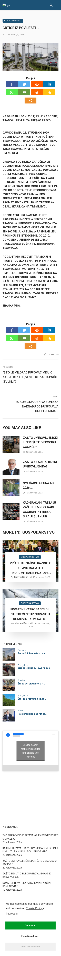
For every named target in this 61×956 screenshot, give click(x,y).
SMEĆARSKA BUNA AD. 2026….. (38, 485)
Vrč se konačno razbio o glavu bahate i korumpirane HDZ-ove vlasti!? (30, 568)
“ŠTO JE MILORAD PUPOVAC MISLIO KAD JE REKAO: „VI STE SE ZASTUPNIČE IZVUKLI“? (30, 377)
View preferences (30, 946)
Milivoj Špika (21, 577)
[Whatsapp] (12, 92)
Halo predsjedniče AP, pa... (32, 713)
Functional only (30, 936)
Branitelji (22, 680)
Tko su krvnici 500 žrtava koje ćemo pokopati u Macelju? (30, 837)
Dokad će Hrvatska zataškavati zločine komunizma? (27, 885)
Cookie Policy (34, 908)
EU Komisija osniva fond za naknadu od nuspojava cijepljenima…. (37, 406)
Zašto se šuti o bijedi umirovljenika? (40, 464)
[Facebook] (12, 84)
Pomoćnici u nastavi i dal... (33, 653)
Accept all (30, 925)
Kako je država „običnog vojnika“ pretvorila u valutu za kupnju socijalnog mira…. (30, 850)
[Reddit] (37, 84)
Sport (20, 710)
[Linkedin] (49, 84)
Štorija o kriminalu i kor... (32, 698)
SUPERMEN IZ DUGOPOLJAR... (35, 668)
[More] (30, 100)
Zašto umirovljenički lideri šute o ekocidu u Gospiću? (40, 442)
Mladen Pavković (24, 623)
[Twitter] (24, 84)
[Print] (37, 92)
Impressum (12, 913)
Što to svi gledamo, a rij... (32, 683)
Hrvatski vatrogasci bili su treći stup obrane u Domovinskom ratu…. (30, 614)
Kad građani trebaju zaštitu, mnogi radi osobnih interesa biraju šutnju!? (39, 509)
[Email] (24, 92)
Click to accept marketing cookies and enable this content (30, 751)
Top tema (22, 650)
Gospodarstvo (12, 21)
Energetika (23, 665)
